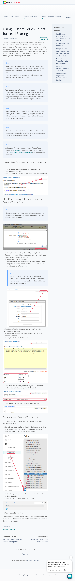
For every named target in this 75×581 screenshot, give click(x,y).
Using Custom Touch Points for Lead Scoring (62, 61)
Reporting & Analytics (9, 529)
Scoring (68, 17)
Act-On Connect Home (11, 16)
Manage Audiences (30, 16)
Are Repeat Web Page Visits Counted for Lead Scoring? (62, 76)
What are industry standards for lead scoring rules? (62, 54)
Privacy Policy (23, 575)
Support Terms (35, 575)
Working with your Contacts (51, 16)
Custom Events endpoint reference (20, 152)
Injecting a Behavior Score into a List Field (63, 68)
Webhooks (18, 150)
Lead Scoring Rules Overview (62, 45)
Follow (43, 39)
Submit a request (33, 561)
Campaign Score (62, 49)
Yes (23, 554)
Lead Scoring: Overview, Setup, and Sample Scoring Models (63, 37)
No (27, 554)
